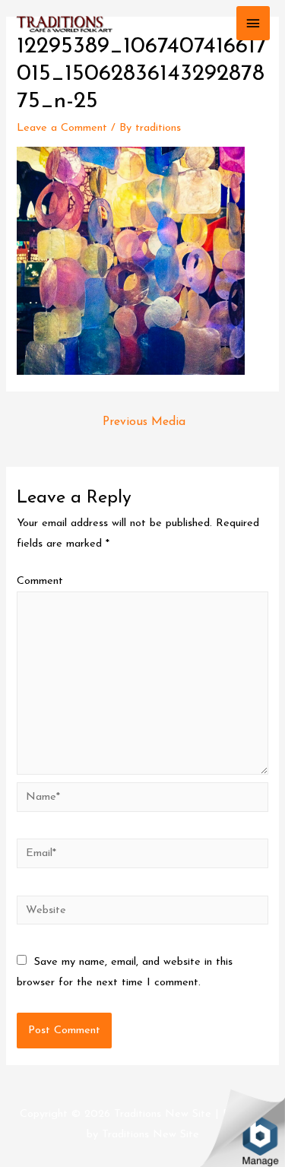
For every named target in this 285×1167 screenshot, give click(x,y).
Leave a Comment (62, 128)
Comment (40, 581)
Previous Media (144, 422)
